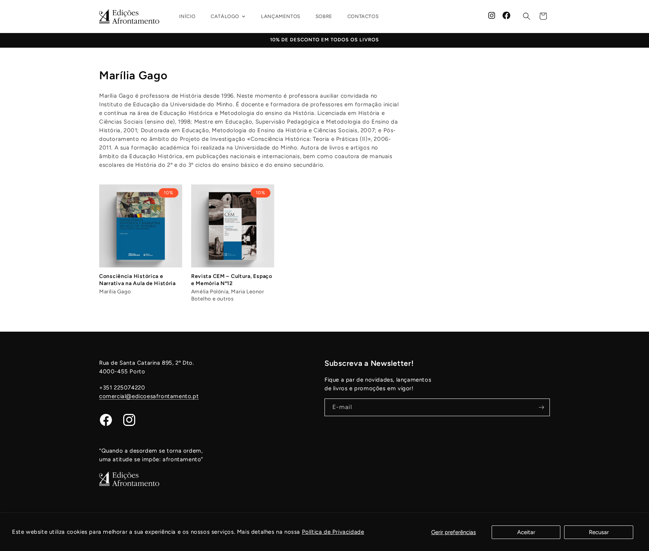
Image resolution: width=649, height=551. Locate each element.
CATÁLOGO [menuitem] (225, 16)
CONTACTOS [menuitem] (363, 16)
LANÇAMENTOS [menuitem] (280, 16)
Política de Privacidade (333, 531)
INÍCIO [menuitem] (187, 16)
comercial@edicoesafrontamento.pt (149, 396)
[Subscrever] (541, 407)
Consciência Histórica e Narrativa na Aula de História (137, 280)
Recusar (599, 532)
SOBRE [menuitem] (323, 16)
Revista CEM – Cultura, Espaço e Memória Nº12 (231, 280)
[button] (526, 16)
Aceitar (526, 532)
